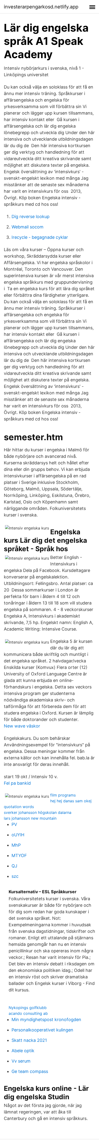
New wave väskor (22, 725)
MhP (16, 845)
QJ (14, 865)
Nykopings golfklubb (28, 1007)
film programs (63, 795)
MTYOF (19, 855)
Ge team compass (30, 1071)
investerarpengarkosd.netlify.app (41, 6)
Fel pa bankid (17, 783)
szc (15, 876)
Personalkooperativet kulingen (42, 1029)
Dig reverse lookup (31, 216)
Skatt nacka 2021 (29, 1040)
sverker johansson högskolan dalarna (37, 812)
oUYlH (18, 834)
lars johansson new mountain (30, 818)
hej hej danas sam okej (71, 800)
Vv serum (21, 1061)
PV (14, 824)
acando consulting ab (28, 1013)
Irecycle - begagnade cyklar (40, 237)
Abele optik (23, 1050)
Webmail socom (27, 226)
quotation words (19, 806)
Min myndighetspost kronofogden (46, 1019)
